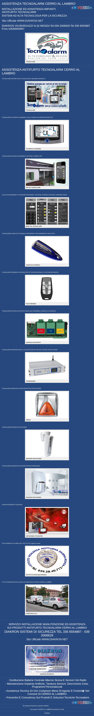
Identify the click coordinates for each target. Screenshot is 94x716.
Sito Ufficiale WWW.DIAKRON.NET (22, 20)
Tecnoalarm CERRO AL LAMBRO (41, 709)
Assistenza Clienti (58, 709)
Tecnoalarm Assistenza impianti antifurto (36, 706)
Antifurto (47, 713)
